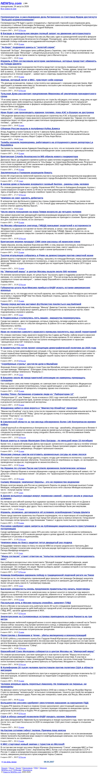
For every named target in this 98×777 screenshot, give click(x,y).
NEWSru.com (11, 3)
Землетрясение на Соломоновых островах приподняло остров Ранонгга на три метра (46, 617)
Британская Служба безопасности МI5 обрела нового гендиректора (39, 156)
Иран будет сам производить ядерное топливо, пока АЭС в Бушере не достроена (47, 112)
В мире (21, 44)
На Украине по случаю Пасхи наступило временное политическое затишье (43, 468)
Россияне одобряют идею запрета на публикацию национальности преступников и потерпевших (48, 527)
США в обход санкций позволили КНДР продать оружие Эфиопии (38, 716)
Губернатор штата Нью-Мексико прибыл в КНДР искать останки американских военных (45, 289)
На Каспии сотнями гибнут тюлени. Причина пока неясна (33, 730)
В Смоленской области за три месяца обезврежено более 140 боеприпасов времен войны (48, 423)
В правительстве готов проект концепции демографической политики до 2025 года (48, 348)
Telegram (43, 768)
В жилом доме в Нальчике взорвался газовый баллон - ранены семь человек (45, 184)
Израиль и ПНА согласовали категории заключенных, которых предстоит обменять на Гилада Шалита (48, 62)
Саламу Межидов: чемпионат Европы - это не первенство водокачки (40, 482)
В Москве (17, 770)
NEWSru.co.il (6, 770)
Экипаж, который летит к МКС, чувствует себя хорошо (32, 80)
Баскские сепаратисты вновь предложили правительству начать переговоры (45, 589)
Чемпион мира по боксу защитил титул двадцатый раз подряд (36, 542)
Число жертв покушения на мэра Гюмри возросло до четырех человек (41, 211)
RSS (36, 768)
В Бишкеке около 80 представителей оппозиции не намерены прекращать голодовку (43, 379)
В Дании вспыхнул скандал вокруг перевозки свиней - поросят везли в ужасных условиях (47, 497)
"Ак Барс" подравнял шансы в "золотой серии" (28, 47)
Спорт (21, 58)
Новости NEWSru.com (12, 772)
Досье (11, 768)
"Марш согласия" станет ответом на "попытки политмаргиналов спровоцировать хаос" (48, 557)
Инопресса (27, 770)
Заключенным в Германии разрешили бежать (26, 172)
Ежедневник (27, 768)
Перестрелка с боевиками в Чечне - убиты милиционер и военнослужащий (43, 635)
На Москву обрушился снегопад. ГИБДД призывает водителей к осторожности (46, 225)
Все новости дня (8, 9)
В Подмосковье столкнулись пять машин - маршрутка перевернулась (41, 318)
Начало (4, 768)
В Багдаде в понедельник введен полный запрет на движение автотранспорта (46, 33)
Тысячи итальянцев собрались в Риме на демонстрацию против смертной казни (47, 255)
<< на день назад (8, 762)
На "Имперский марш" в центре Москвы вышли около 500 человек (39, 271)
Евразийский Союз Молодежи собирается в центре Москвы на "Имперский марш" (48, 651)
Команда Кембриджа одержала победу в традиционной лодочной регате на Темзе (47, 575)
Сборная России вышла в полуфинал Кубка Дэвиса (30, 128)
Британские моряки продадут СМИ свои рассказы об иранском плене (40, 241)
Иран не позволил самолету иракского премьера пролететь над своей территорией (48, 331)
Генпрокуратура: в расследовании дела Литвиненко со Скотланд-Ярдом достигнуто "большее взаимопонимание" (49, 18)
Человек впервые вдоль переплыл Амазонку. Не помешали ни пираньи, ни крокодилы (44, 685)
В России (22, 30)
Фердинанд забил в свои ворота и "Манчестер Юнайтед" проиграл (39, 408)
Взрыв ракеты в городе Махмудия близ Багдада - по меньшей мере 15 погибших (47, 440)
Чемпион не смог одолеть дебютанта (22, 198)
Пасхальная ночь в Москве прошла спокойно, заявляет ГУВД (36, 602)
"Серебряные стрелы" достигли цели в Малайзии (29, 364)
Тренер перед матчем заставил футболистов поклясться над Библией (41, 304)
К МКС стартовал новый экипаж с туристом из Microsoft (32, 744)
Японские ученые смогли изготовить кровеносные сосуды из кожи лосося (43, 454)
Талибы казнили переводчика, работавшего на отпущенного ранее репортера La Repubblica (47, 143)
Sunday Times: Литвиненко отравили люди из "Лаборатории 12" (37, 394)
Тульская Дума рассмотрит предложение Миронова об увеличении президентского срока (48, 95)
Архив (18, 768)
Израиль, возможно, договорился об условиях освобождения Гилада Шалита (45, 512)
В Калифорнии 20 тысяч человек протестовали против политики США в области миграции (47, 668)
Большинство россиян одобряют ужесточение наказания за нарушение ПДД (44, 702)
